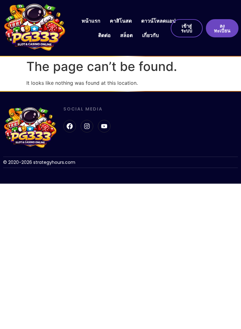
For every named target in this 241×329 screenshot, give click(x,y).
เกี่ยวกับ (150, 35)
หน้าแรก (91, 21)
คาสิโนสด (121, 21)
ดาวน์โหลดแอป (158, 21)
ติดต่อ (104, 35)
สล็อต (126, 35)
